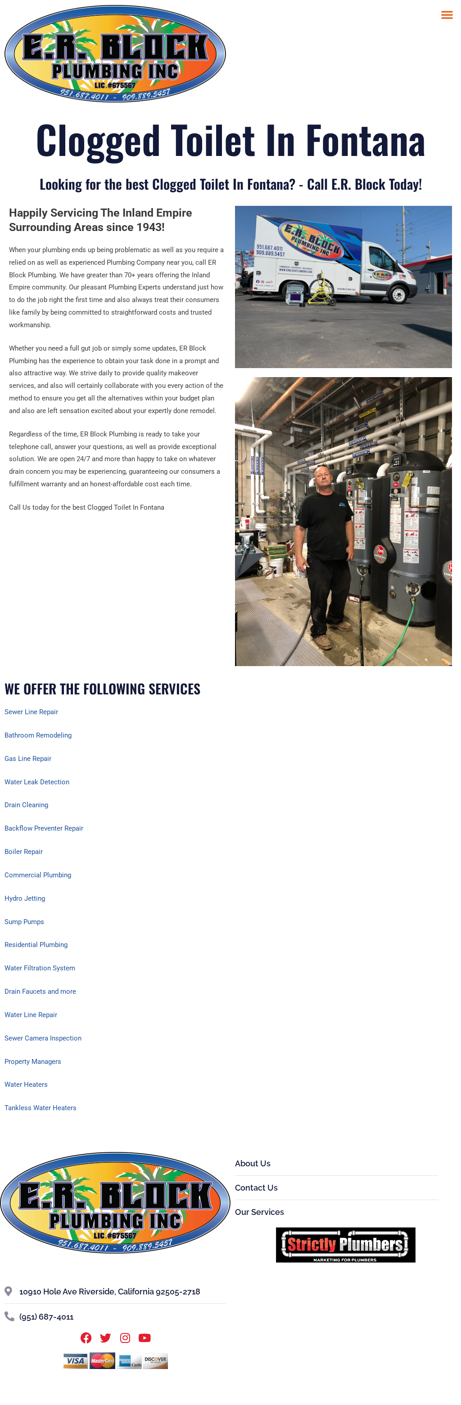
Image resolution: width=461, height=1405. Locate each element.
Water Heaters (26, 1084)
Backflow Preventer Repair (44, 828)
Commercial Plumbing (38, 875)
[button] (447, 14)
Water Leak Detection (37, 782)
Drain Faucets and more (40, 991)
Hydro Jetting (25, 898)
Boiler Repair (24, 852)
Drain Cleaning (26, 805)
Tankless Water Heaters (41, 1108)
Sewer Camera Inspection (43, 1038)
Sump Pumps (24, 922)
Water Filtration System (40, 968)
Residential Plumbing (36, 945)
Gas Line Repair (28, 759)
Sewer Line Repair (31, 712)
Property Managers (33, 1062)
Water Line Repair (31, 1015)
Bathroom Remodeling (38, 735)
